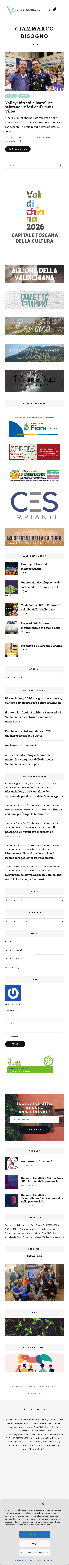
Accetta (34, 1534)
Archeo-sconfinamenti (20, 745)
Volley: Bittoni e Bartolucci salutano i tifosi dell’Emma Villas (29, 107)
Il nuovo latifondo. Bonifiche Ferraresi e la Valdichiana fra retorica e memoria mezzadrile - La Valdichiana (32, 847)
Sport (24, 96)
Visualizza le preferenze (34, 1553)
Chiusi (11, 96)
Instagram (31, 1409)
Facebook (24, 1409)
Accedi (8, 941)
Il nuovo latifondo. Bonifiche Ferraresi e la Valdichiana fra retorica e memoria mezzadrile (33, 717)
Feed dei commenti (14, 959)
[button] (43, 1503)
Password (9, 1024)
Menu (61, 9)
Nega (35, 1543)
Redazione (10, 137)
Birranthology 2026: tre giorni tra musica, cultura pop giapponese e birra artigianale (33, 700)
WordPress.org (12, 967)
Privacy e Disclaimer (24, 1560)
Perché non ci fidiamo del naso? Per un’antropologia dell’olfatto (29, 733)
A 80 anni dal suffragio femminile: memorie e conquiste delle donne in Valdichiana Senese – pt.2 (29, 759)
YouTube (37, 1409)
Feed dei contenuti (14, 950)
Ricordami (13, 1037)
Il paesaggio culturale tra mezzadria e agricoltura (30, 831)
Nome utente (11, 1010)
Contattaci (34, 1393)
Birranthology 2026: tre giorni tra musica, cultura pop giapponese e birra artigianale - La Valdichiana (30, 785)
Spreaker (44, 1409)
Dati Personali (48, 1386)
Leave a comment (13, 141)
